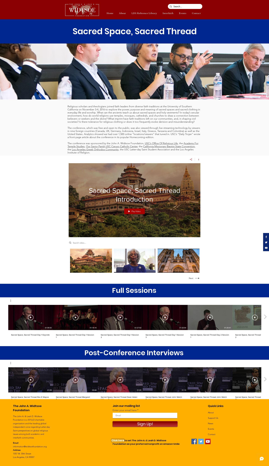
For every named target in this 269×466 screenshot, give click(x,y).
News (210, 423)
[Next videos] (265, 317)
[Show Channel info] (197, 159)
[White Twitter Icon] (266, 242)
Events (211, 429)
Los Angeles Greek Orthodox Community (95, 149)
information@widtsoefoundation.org (30, 446)
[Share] (191, 159)
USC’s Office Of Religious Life (161, 143)
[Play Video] (91, 260)
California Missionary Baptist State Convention (169, 146)
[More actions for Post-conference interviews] (12, 363)
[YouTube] (208, 441)
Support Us (213, 418)
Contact (211, 434)
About (211, 412)
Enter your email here (125, 410)
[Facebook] (194, 441)
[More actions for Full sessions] (12, 300)
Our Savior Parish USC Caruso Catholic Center (111, 146)
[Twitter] (201, 441)
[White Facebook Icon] (266, 236)
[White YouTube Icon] (266, 247)
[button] (182, 13)
